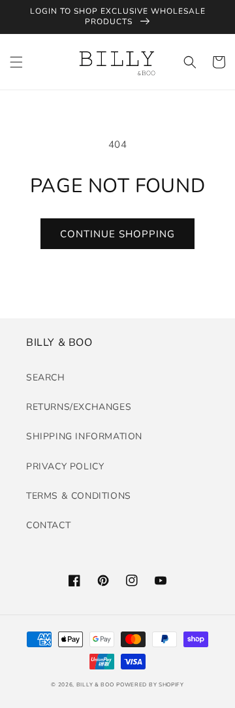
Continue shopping (117, 234)
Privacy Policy (65, 466)
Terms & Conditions (78, 496)
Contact (48, 525)
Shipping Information (84, 436)
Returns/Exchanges (78, 407)
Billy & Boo (95, 684)
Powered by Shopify (150, 684)
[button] (16, 62)
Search (45, 377)
